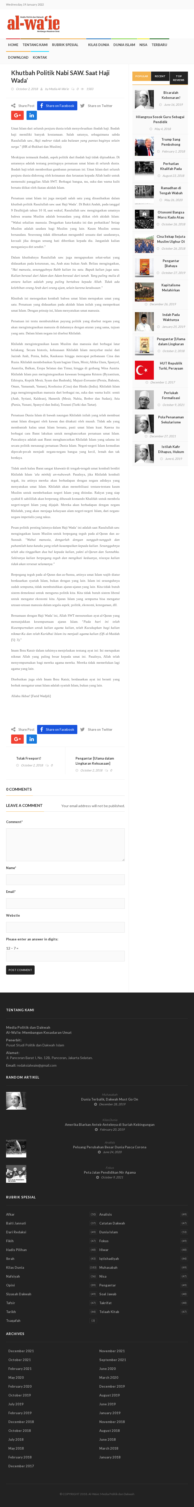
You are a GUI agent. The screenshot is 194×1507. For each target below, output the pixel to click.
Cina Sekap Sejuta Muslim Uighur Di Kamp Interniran (171, 241)
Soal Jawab (107, 1294)
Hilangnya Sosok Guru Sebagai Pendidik (160, 119)
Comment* (14, 822)
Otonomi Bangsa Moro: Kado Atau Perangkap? (171, 217)
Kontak (40, 57)
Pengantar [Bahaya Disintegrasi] (170, 266)
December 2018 (21, 1422)
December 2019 (112, 1386)
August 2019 (109, 1395)
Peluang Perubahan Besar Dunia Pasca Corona (109, 1147)
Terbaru (159, 45)
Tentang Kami (35, 45)
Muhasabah (109, 1094)
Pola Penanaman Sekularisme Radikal (171, 422)
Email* (11, 892)
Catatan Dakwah (112, 1223)
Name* (11, 868)
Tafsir (10, 1303)
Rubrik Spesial (65, 45)
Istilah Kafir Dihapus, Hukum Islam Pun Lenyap (171, 452)
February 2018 (20, 1457)
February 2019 (20, 1413)
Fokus (110, 1168)
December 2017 (21, 1466)
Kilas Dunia (98, 45)
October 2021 (19, 1360)
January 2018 (109, 1457)
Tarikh (11, 1312)
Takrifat (105, 1303)
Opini (10, 1285)
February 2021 (20, 1369)
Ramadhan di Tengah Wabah (171, 190)
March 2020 (108, 1377)
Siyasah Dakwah (18, 1294)
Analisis (110, 1142)
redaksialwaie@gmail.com (37, 1065)
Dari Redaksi (16, 1232)
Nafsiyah (13, 1276)
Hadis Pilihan (16, 1250)
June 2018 (107, 1439)
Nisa (143, 45)
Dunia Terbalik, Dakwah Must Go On (109, 1099)
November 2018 (112, 1422)
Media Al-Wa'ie (59, 89)
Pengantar (107, 1285)
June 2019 (107, 1404)
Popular (141, 76)
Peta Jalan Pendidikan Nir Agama (110, 1172)
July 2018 (15, 1439)
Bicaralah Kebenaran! (171, 95)
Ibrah (10, 1259)
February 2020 (20, 1386)
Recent (160, 76)
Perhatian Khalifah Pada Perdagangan (171, 169)
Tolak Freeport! (28, 758)
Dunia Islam (124, 45)
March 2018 (108, 1448)
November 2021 (112, 1351)
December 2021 (21, 1351)
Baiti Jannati (16, 1223)
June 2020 (107, 1369)
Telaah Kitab (109, 1312)
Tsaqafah (13, 1321)
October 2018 (19, 1431)
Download (18, 57)
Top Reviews (178, 78)
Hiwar (104, 1250)
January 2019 (109, 1413)
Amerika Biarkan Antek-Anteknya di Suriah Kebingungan (110, 1125)
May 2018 (16, 1448)
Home (13, 45)
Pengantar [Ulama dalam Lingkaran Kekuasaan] (95, 760)
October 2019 (19, 1395)
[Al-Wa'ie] (35, 23)
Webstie (13, 915)
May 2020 (16, 1377)
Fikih (10, 1241)
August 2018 (109, 1431)
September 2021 (112, 1360)
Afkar (10, 1214)
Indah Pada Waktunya (171, 317)
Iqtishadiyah (109, 1259)
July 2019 (15, 1404)
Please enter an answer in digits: (32, 939)
